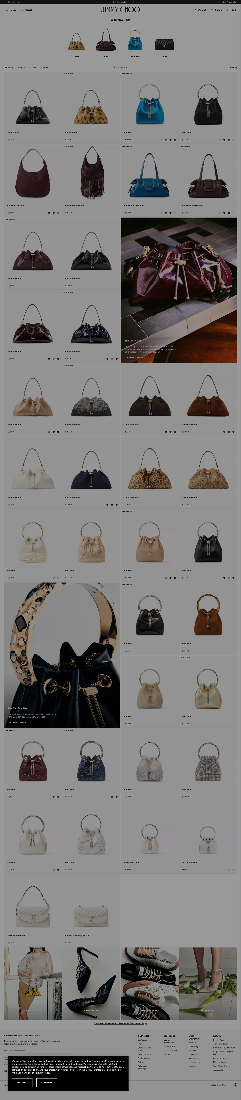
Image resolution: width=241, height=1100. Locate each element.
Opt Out (22, 1082)
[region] (68, 1073)
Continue (46, 1082)
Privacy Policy (43, 1072)
